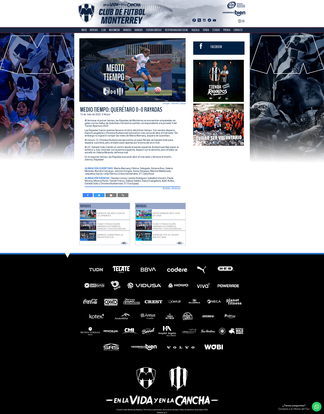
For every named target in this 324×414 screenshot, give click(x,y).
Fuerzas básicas (154, 30)
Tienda (206, 30)
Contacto (238, 30)
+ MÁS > (124, 243)
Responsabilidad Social (176, 30)
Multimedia (114, 30)
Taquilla (195, 30)
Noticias (94, 30)
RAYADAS (139, 30)
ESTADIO (216, 30)
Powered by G (162, 412)
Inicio (84, 30)
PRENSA (226, 30)
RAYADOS (127, 30)
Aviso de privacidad (170, 410)
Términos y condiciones (153, 410)
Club (103, 30)
